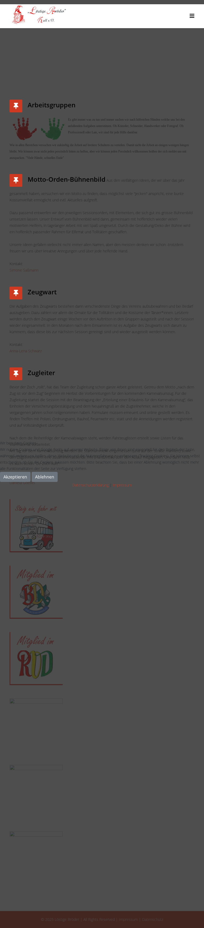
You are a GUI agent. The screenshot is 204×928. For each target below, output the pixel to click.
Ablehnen (44, 477)
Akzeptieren (15, 477)
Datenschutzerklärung (90, 485)
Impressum (122, 485)
